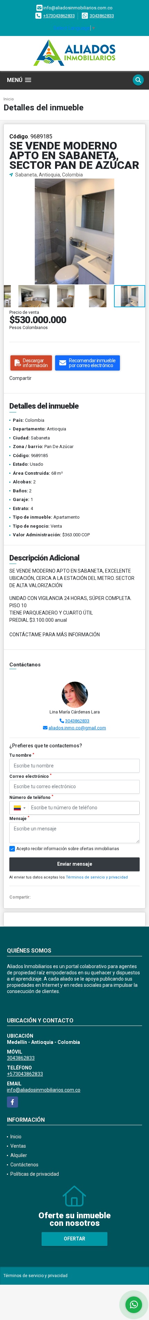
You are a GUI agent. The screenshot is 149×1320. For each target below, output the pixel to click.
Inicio (8, 99)
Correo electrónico (30, 776)
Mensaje (19, 818)
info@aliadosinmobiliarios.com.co (43, 1090)
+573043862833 (59, 15)
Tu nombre (21, 755)
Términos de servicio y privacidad (97, 877)
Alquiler (18, 1155)
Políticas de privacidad (34, 1174)
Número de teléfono (31, 797)
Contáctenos (24, 1164)
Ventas (18, 1146)
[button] (138, 184)
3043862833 (102, 15)
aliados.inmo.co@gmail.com (77, 727)
